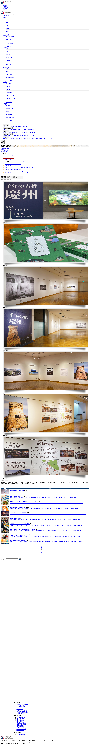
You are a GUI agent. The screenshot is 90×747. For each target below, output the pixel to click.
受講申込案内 (9, 92)
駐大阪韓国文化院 (21, 706)
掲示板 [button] (4, 104)
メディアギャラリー (10, 43)
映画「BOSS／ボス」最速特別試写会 (13, 164)
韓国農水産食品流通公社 (22, 712)
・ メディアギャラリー (8, 158)
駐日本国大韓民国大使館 (22, 704)
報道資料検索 (9, 46)
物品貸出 (8, 54)
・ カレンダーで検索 (8, 155)
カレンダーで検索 (10, 36)
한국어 (11, 15)
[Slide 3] (4, 179)
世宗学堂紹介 (9, 83)
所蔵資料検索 (9, 74)
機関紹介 (6, 125)
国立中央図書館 (20, 720)
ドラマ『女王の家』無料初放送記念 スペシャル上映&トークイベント (20, 167)
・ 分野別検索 (6, 156)
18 (41, 553)
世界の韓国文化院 (21, 734)
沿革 (7, 22)
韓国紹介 (5, 5)
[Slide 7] (10, 179)
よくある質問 (9, 102)
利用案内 (8, 31)
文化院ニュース (9, 108)
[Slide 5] (7, 179)
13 (41, 548)
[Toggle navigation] (13, 14)
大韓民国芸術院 (20, 730)
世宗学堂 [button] (5, 82)
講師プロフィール (10, 95)
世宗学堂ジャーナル (10, 98)
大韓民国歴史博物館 (21, 723)
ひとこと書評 (9, 80)
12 (41, 547)
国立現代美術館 (20, 726)
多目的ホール (9, 60)
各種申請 (6, 131)
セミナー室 (8, 64)
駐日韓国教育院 (20, 713)
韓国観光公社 (20, 709)
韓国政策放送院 (20, 727)
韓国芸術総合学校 (21, 717)
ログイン (5, 9)
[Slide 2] (2, 179)
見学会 (7, 51)
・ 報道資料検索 (7, 159)
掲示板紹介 (8, 105)
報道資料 (5, 7)
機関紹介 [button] (5, 17)
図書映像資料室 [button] (7, 67)
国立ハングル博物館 (21, 724)
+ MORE (23, 161)
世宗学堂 (6, 137)
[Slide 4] (5, 179)
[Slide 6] (8, 179)
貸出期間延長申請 (10, 77)
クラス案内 (8, 86)
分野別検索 (8, 39)
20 (41, 555)
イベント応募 (5, 161)
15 (41, 550)
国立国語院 (19, 719)
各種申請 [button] (5, 47)
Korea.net (19, 707)
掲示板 (5, 6)
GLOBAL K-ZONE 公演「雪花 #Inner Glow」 (14, 165)
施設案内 (8, 28)
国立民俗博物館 (20, 722)
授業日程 (8, 89)
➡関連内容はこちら (5, 485)
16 (41, 551)
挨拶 (7, 18)
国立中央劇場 (20, 725)
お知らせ (8, 68)
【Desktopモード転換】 (20, 743)
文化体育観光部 (20, 705)
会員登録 (5, 8)
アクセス (8, 34)
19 (41, 554)
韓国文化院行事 (8, 128)
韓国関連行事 (9, 114)
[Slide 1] (1, 179)
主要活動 (8, 25)
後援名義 (8, 48)
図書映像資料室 (8, 134)
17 (41, 552)
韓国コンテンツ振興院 (22, 710)
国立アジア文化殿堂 (21, 729)
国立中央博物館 (20, 718)
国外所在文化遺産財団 (22, 711)
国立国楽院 (19, 721)
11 (41, 546)
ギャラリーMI (9, 57)
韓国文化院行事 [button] (7, 35)
